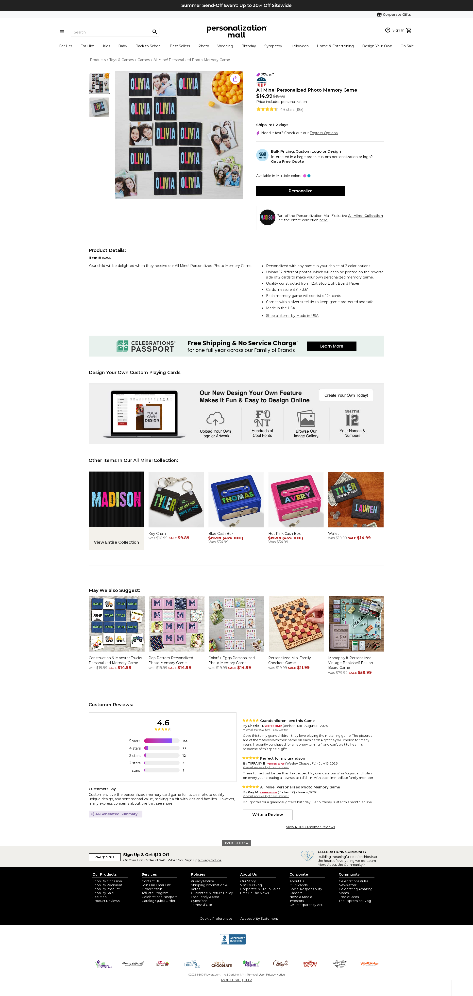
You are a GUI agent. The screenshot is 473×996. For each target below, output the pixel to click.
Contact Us (150, 881)
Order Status (152, 889)
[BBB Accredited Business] (233, 944)
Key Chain (157, 533)
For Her (65, 46)
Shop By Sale (103, 893)
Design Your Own (377, 46)
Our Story (248, 881)
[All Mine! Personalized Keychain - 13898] (176, 528)
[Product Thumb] (99, 83)
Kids (106, 46)
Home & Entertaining (335, 46)
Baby (122, 46)
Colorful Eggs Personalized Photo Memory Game (231, 660)
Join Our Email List (156, 885)
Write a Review (267, 814)
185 (299, 109)
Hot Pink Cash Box (284, 533)
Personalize (301, 191)
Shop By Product (106, 889)
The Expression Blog (355, 901)
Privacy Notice (209, 860)
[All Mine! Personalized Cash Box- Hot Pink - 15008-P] (296, 528)
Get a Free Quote (287, 161)
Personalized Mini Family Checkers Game (289, 660)
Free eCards (349, 897)
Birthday (248, 46)
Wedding (225, 46)
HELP (248, 980)
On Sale (407, 46)
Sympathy (273, 46)
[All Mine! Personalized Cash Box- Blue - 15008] (236, 528)
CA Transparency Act (305, 905)
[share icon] (235, 79)
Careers (295, 893)
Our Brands (298, 885)
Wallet (333, 533)
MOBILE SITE (231, 980)
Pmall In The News (254, 893)
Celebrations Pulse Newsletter (354, 883)
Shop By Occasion (107, 881)
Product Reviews (105, 901)
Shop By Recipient (107, 885)
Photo (203, 46)
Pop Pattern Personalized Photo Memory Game (171, 660)
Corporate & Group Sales (260, 889)
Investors (296, 901)
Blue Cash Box (220, 533)
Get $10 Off (104, 857)
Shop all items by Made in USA (292, 315)
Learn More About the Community (347, 862)
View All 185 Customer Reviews (310, 827)
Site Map (99, 897)
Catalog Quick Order (158, 901)
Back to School (148, 46)
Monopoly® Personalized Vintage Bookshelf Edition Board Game (350, 663)
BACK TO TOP (235, 843)
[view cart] (409, 30)
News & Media (300, 897)
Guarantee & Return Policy (212, 893)
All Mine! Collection (365, 215)
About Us (296, 881)
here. (324, 220)
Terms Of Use (201, 905)
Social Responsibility (305, 889)
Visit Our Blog (251, 885)
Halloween (299, 46)
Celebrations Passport (159, 897)
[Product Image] (179, 135)
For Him (88, 46)
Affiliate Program (155, 893)
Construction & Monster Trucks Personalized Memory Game (115, 660)
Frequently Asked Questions (205, 899)
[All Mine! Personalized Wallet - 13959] (356, 528)
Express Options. (324, 133)
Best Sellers (180, 46)
